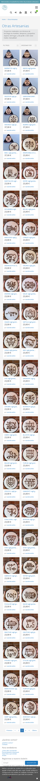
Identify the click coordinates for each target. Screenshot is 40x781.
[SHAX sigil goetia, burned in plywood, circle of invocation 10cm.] (30, 537)
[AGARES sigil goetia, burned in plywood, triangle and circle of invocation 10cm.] (30, 114)
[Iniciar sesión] (15, 12)
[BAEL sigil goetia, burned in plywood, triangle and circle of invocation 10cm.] (11, 142)
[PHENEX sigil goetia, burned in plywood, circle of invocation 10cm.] (11, 650)
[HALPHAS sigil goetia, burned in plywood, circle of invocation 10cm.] (30, 622)
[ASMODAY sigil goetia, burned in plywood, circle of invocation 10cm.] (30, 706)
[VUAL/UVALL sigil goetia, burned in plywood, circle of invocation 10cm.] (11, 509)
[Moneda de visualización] (31, 12)
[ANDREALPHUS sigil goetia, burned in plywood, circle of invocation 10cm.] (11, 255)
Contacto (4, 744)
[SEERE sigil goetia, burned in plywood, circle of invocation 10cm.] (30, 171)
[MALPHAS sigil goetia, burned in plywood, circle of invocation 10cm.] (11, 622)
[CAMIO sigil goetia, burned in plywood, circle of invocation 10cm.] (11, 424)
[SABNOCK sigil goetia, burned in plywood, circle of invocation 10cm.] (11, 565)
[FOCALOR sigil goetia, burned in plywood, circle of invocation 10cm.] (11, 594)
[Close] (37, 778)
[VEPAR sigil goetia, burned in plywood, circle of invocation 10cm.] (30, 565)
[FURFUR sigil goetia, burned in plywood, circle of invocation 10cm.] (30, 678)
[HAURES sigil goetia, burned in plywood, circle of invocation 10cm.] (30, 255)
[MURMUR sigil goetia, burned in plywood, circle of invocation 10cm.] (30, 396)
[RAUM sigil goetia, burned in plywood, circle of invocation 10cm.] (30, 594)
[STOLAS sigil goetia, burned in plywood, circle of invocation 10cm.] (30, 650)
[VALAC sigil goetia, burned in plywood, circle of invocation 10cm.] (30, 283)
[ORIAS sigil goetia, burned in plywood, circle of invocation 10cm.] (11, 340)
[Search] (11, 12)
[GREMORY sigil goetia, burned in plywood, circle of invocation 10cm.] (30, 368)
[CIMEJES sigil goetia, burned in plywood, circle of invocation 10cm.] (30, 227)
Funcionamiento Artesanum (10, 752)
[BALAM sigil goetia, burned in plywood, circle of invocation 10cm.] (11, 452)
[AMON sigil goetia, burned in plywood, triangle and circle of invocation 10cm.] (30, 58)
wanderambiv (11, 74)
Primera (9, 730)
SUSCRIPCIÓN (31, 763)
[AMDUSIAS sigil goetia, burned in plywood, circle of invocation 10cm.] (11, 227)
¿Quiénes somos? (7, 743)
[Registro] (20, 12)
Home (4, 19)
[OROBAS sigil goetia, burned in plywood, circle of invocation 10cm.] (11, 396)
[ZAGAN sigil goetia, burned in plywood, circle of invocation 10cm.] (11, 311)
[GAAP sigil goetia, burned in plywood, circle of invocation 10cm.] (11, 706)
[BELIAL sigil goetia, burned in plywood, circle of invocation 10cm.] (30, 199)
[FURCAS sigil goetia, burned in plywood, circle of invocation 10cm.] (30, 452)
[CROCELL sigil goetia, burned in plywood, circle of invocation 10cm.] (11, 481)
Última (34, 730)
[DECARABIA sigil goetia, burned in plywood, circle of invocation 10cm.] (11, 199)
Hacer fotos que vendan (9, 754)
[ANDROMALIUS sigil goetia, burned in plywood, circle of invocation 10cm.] (30, 142)
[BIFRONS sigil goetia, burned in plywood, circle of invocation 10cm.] (30, 509)
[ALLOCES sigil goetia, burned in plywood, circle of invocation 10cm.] (30, 424)
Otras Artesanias (12, 19)
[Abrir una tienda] (26, 12)
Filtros (6, 45)
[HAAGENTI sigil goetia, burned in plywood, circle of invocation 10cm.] (30, 481)
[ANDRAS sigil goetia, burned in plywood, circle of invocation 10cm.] (11, 283)
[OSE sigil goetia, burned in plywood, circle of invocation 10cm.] (11, 368)
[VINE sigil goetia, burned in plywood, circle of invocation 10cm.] (11, 537)
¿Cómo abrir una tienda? (9, 751)
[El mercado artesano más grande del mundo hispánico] (5, 7)
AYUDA (4, 755)
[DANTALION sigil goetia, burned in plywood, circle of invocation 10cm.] (11, 171)
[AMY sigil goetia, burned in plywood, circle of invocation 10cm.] (30, 340)
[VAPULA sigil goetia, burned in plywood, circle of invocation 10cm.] (30, 311)
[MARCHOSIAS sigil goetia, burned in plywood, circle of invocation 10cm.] (11, 678)
